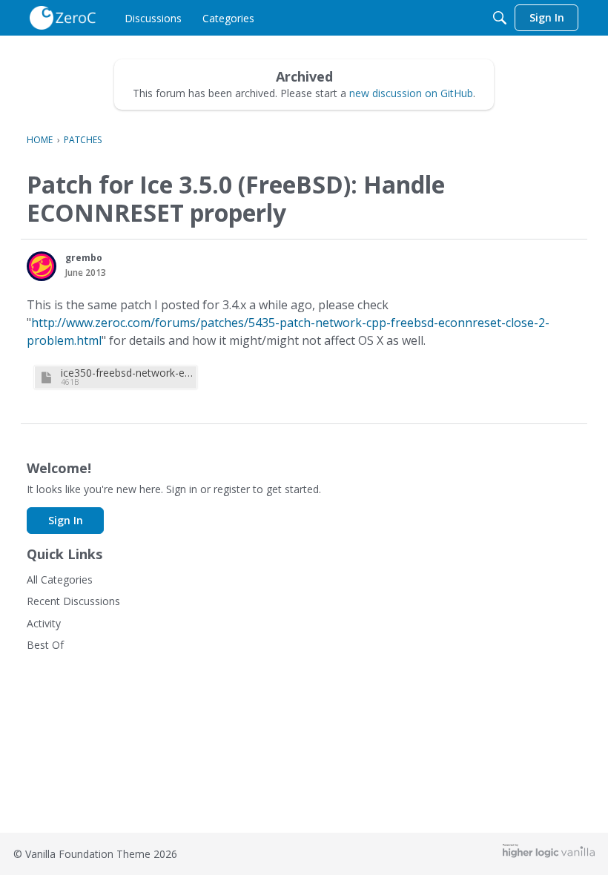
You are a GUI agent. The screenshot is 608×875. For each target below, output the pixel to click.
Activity (44, 623)
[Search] (499, 17)
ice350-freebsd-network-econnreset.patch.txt (127, 372)
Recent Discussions (73, 601)
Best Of (45, 645)
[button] (41, 266)
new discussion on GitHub (411, 93)
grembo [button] (83, 257)
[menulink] (153, 17)
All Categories (60, 579)
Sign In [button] (65, 520)
